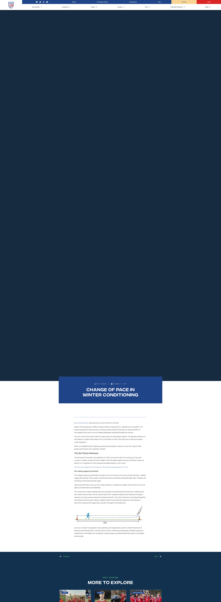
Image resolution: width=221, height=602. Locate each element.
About (74, 2)
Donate (184, 2)
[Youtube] (47, 2)
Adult (207, 7)
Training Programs (176, 7)
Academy (65, 7)
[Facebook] (37, 2)
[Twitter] (40, 2)
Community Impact (102, 2)
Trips (159, 2)
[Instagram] (43, 2)
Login (208, 2)
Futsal (93, 7)
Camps (119, 7)
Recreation (36, 7)
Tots (146, 7)
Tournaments (133, 2)
